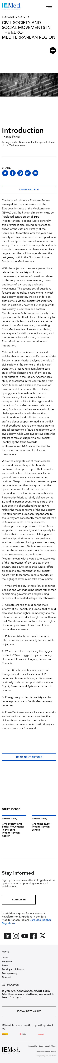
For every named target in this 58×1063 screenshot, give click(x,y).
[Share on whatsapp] (20, 173)
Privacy (53, 1046)
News (5, 957)
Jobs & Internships (29, 1011)
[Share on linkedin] (28, 173)
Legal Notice (44, 1046)
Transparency (10, 973)
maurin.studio (51, 1056)
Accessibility (33, 1046)
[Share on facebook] (13, 173)
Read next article (29, 757)
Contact (6, 977)
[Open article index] (53, 50)
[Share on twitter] (5, 173)
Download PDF (29, 189)
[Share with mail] (35, 173)
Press (5, 965)
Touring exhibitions (13, 969)
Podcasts (7, 961)
